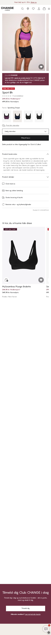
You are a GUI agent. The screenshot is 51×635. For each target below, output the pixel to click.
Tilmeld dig (25, 608)
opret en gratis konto (22, 78)
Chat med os (10, 184)
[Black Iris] (17, 117)
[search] (22, 8)
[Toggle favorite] (41, 67)
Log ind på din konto (33, 614)
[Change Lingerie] (7, 8)
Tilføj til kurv (25, 138)
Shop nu (34, 2)
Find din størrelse (12, 125)
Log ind (7, 78)
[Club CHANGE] (38, 8)
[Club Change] (33, 8)
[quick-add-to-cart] (6, 280)
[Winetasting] (6, 117)
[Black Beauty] (28, 117)
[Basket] (44, 8)
